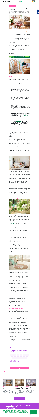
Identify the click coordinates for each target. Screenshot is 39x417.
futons (12, 223)
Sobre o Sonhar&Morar (29, 407)
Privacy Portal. (6, 413)
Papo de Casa (19, 407)
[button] (33, 414)
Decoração (5, 386)
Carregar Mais (19, 398)
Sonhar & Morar (6, 1)
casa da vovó (18, 121)
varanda (11, 215)
